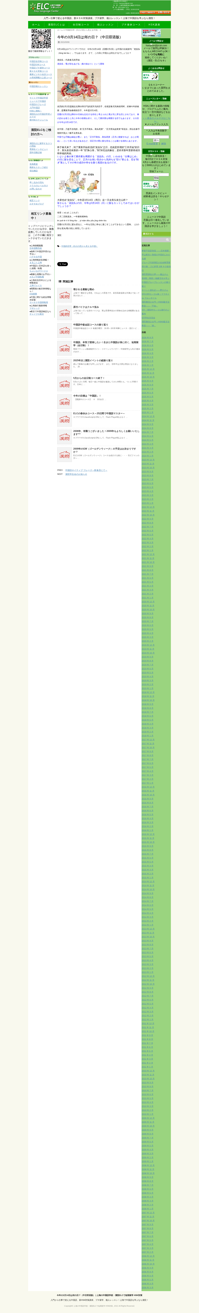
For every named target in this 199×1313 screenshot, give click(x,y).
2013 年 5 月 (147, 956)
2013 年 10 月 (148, 937)
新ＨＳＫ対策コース (39, 71)
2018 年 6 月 (147, 716)
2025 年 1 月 (147, 412)
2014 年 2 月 (147, 921)
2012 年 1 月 (147, 1019)
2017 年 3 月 (147, 775)
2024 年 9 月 (147, 424)
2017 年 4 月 (147, 771)
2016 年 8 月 (147, 803)
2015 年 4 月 (147, 866)
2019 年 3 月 (147, 680)
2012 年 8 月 (147, 992)
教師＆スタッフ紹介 (39, 167)
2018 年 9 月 (147, 704)
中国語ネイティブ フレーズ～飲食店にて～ (86, 470)
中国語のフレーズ (38, 104)
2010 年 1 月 (147, 1114)
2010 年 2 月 (147, 1110)
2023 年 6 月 (147, 483)
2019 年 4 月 (147, 676)
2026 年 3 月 (147, 357)
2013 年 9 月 (147, 941)
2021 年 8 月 (147, 570)
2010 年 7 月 (147, 1090)
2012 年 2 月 (147, 1015)
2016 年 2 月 (147, 826)
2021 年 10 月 (148, 562)
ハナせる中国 (36, 257)
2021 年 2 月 (147, 594)
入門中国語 (35, 107)
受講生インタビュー (39, 149)
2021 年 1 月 (147, 598)
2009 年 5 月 (147, 1146)
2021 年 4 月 (147, 586)
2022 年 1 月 (147, 550)
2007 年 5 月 (147, 1240)
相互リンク (35, 200)
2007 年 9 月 (147, 1224)
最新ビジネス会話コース (41, 74)
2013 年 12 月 (148, 929)
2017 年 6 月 (147, 763)
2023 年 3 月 (147, 495)
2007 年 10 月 (148, 1220)
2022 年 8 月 (147, 523)
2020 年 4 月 (147, 633)
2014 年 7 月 (147, 901)
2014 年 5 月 (147, 909)
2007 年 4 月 (147, 1244)
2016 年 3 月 (147, 822)
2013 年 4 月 (147, 960)
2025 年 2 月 (147, 408)
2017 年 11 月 (148, 743)
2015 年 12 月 (148, 834)
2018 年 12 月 (148, 692)
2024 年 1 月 (147, 456)
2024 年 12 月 (148, 416)
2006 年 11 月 (148, 1260)
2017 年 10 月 (148, 747)
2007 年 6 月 (147, 1236)
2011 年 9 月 (147, 1035)
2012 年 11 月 (148, 980)
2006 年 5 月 (147, 1280)
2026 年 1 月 (147, 365)
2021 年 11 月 (148, 558)
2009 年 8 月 (147, 1134)
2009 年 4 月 (147, 1149)
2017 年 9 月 (147, 751)
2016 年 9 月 (147, 799)
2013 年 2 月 (147, 968)
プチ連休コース (131, 24)
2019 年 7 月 (147, 665)
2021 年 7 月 (147, 574)
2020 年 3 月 (147, 637)
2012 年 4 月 (147, 1008)
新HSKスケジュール (39, 120)
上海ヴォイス (36, 285)
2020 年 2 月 (147, 641)
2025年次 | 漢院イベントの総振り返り (93, 360)
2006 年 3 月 (147, 1287)
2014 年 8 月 (147, 897)
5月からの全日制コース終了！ (89, 378)
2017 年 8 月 (147, 755)
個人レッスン (105, 24)
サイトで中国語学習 (39, 98)
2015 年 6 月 (147, 858)
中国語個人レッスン (39, 86)
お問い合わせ (36, 189)
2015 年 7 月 (147, 854)
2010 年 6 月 (147, 1094)
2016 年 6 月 (147, 810)
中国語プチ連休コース (40, 68)
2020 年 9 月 (147, 613)
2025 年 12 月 (148, 369)
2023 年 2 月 (147, 499)
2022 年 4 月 (147, 538)
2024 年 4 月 (147, 444)
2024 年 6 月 (147, 436)
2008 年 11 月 (148, 1169)
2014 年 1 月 (147, 925)
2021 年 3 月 (147, 590)
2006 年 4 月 (147, 1283)
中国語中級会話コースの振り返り (90, 324)
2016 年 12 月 (148, 787)
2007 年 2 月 (147, 1252)
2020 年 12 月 (148, 602)
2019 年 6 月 (147, 669)
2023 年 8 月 (147, 475)
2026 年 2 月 (147, 361)
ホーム (36, 24)
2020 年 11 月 (148, 605)
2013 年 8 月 (147, 944)
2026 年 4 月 (147, 353)
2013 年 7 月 (147, 948)
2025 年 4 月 (147, 400)
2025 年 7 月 (147, 389)
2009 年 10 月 (148, 1126)
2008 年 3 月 (147, 1201)
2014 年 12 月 (148, 881)
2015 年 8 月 (147, 850)
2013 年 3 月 (147, 964)
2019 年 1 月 (147, 688)
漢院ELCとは (56, 24)
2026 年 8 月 (147, 337)
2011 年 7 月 (147, 1043)
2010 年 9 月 (147, 1082)
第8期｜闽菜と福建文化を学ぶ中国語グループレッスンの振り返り (156, 282)
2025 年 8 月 (147, 385)
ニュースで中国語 (38, 101)
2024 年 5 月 (147, 440)
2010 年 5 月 (147, 1098)
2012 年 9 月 (147, 988)
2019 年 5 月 (147, 672)
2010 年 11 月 (148, 1075)
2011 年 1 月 (147, 1067)
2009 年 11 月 (148, 1122)
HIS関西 (33, 294)
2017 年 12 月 (148, 739)
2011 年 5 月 (147, 1051)
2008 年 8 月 (147, 1181)
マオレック (35, 308)
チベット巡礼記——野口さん (155, 290)
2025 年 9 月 (147, 381)
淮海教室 (34, 164)
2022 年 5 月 (147, 534)
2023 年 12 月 (148, 460)
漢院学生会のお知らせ (76, 474)
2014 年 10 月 (148, 889)
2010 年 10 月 (148, 1078)
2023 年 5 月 (147, 487)
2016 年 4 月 (147, 818)
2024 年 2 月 (147, 452)
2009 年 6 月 (147, 1142)
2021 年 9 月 (147, 566)
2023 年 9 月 (147, 471)
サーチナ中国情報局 (39, 302)
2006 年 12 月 (148, 1256)
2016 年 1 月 (147, 830)
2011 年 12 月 (148, 1023)
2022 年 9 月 (147, 519)
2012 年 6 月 (147, 1000)
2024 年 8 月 (147, 428)
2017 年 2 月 (147, 779)
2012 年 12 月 (148, 976)
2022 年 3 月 (147, 542)
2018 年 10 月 (148, 700)
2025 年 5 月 (147, 397)
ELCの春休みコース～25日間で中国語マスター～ (99, 413)
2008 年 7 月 (147, 1185)
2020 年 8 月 (147, 617)
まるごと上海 (36, 262)
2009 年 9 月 (147, 1130)
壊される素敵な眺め (83, 289)
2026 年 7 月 (147, 341)
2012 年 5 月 (147, 1004)
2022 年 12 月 (148, 507)
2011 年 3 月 (147, 1059)
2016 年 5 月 (147, 814)
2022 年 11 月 (148, 511)
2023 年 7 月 (147, 479)
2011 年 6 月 (147, 1047)
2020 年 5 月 (147, 629)
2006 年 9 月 (147, 1268)
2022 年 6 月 (147, 531)
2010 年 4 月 (147, 1102)
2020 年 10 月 (148, 609)
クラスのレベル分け (39, 185)
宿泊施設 (34, 171)
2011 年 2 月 (147, 1063)
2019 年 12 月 (148, 645)
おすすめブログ (37, 204)
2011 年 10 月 (148, 1031)
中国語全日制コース (39, 61)
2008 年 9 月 (147, 1177)
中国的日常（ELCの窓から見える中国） (79, 246)
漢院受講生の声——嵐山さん (155, 274)
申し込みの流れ (37, 182)
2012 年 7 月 (147, 996)
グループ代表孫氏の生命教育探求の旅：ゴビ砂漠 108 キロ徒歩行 (156, 266)
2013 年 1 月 (147, 972)
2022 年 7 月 (147, 527)
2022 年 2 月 (147, 546)
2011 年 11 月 (148, 1027)
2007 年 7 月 (147, 1232)
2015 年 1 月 (147, 877)
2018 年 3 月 (147, 728)
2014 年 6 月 (147, 905)
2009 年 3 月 (147, 1153)
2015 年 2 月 (147, 874)
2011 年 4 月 (147, 1055)
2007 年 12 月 (148, 1213)
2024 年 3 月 (147, 448)
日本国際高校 (36, 248)
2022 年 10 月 (148, 515)
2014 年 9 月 (147, 893)
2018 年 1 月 (147, 736)
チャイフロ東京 (37, 314)
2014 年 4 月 (147, 913)
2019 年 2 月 (147, 684)
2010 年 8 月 (147, 1086)
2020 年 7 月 (147, 621)
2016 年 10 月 (148, 795)
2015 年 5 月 (147, 862)
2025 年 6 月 (147, 393)
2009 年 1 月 (147, 1161)
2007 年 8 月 (147, 1228)
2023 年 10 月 (148, 467)
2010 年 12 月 (148, 1071)
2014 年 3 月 (147, 917)
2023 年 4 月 (147, 491)
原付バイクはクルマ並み (86, 307)
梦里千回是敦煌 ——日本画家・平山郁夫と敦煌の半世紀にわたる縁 (156, 255)
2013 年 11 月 (148, 933)
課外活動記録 (36, 152)
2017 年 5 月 (147, 767)
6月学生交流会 (148, 318)
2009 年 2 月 (147, 1157)
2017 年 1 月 (147, 783)
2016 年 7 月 (147, 806)
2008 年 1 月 (147, 1209)
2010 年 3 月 (147, 1106)
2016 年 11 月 (148, 791)
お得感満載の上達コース (41, 77)
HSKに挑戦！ (36, 111)
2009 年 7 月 (147, 1138)
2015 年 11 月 (148, 838)
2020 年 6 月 (147, 625)
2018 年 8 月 (147, 708)
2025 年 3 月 (147, 404)
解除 (163, 143)
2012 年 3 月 (147, 1011)
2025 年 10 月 (148, 377)
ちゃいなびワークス (39, 271)
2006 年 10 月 (148, 1264)
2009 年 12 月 (148, 1118)
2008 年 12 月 (148, 1165)
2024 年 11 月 (148, 420)
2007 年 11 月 (148, 1216)
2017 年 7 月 (147, 759)
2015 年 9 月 (147, 846)
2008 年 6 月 (147, 1189)
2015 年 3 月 (147, 870)
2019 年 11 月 (148, 649)
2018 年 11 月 (148, 696)
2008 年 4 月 (147, 1197)
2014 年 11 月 (148, 885)
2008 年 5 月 (147, 1193)
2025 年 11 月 (148, 373)
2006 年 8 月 (147, 1272)
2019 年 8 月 (147, 661)
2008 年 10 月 (148, 1173)
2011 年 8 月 (147, 1039)
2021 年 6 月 (147, 578)
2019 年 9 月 (147, 657)
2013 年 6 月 (147, 952)
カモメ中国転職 (37, 277)
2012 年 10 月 (148, 984)
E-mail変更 (153, 143)
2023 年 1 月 (147, 503)
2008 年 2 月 (147, 1205)
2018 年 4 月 (147, 724)
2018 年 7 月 (147, 712)
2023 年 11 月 (148, 464)
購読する (149, 234)
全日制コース (81, 24)
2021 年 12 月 (148, 554)
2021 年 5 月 (147, 582)
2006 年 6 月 (147, 1276)
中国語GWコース (37, 64)
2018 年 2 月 (147, 732)
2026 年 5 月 (147, 349)
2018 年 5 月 (147, 720)
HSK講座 (154, 24)
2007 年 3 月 (147, 1248)
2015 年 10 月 (148, 842)
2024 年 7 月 (147, 432)
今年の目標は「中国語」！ (87, 395)
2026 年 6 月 (147, 345)
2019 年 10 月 (148, 653)
